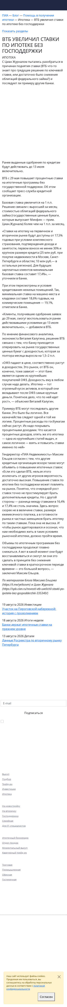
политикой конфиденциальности (25, 987)
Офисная (7, 874)
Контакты (9, 910)
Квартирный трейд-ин (14, 852)
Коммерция (11, 752)
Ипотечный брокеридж (15, 837)
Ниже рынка (11, 762)
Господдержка (10, 816)
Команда (9, 890)
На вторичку (9, 811)
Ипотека (7, 794)
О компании (11, 885)
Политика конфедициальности (18, 952)
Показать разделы (15, 31)
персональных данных (14, 956)
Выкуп (5, 774)
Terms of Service (14, 965)
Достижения (11, 895)
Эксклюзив (10, 757)
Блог (16, 15)
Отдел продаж (10, 842)
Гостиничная (9, 879)
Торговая (7, 864)
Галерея (8, 905)
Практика (9, 900)
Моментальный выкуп (15, 847)
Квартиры (10, 747)
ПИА (5, 15)
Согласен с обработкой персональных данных (32, 723)
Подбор (6, 779)
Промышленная (11, 869)
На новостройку (11, 806)
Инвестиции (9, 789)
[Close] (59, 977)
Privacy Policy (53, 962)
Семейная (7, 820)
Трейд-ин (7, 784)
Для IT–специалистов (14, 825)
